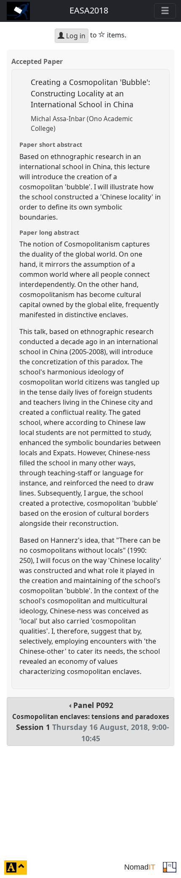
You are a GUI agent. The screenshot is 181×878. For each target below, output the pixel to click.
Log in (74, 35)
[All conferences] (169, 866)
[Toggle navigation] (165, 11)
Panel (91, 721)
